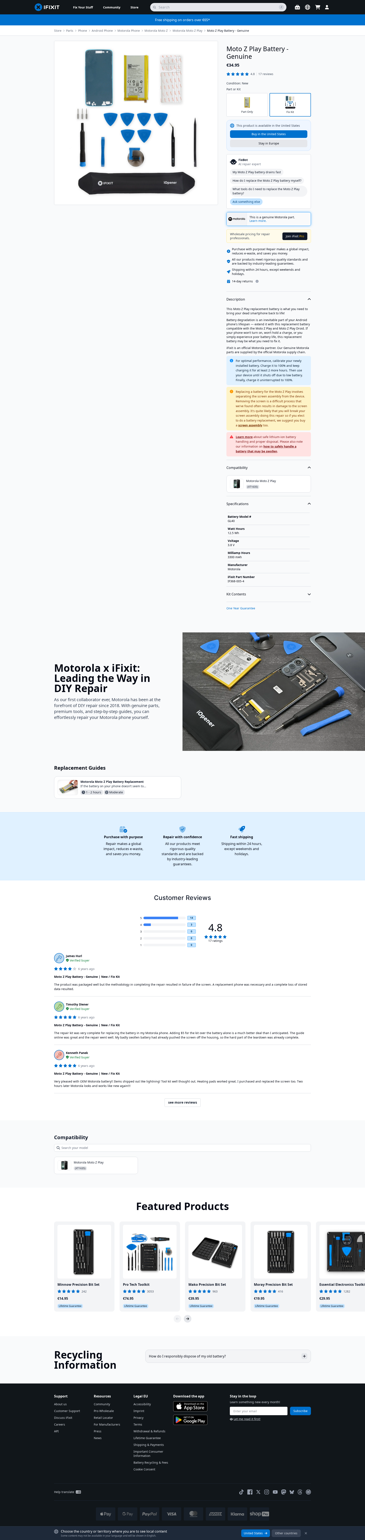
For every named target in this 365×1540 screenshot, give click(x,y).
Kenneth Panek (77, 1053)
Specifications (237, 503)
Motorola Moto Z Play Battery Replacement (112, 782)
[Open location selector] (307, 7)
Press (97, 1431)
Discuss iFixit (63, 1418)
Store (57, 31)
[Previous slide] (177, 1319)
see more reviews (182, 1102)
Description (235, 299)
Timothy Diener (77, 1004)
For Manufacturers (107, 1424)
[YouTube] (275, 1492)
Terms (137, 1424)
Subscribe (300, 1411)
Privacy (138, 1418)
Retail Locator (103, 1418)
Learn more (244, 437)
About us (60, 1404)
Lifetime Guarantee (147, 1438)
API (56, 1431)
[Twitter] (258, 1492)
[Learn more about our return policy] (257, 281)
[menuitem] (83, 7)
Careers (59, 1424)
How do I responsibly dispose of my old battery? (187, 1356)
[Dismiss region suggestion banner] (306, 1533)
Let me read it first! (247, 1419)
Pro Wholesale (104, 1411)
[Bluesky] (292, 1492)
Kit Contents (236, 594)
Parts (69, 31)
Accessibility (142, 1404)
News (98, 1438)
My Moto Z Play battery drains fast (257, 172)
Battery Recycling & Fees (150, 1462)
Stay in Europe (269, 143)
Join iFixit (295, 236)
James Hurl (74, 956)
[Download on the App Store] (190, 1406)
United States (253, 1533)
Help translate (64, 1492)
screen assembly (250, 425)
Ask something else (246, 202)
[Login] (327, 7)
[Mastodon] (283, 1492)
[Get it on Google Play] (190, 1420)
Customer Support (67, 1411)
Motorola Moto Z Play (187, 31)
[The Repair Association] (308, 1492)
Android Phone (102, 31)
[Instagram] (266, 1492)
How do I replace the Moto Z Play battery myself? (267, 181)
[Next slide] (187, 1319)
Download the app (188, 1396)
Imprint (138, 1411)
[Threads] (299, 1492)
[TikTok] (241, 1492)
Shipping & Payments (148, 1445)
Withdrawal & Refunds (149, 1431)
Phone (82, 31)
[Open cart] (317, 7)
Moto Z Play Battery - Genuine (228, 31)
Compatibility (237, 467)
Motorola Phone (128, 31)
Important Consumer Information (148, 1453)
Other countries (286, 1533)
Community (102, 1404)
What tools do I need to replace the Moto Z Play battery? (266, 191)
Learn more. (258, 221)
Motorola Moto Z (156, 31)
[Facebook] (249, 1492)
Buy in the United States (269, 134)
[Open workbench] (297, 7)
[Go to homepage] (49, 7)
